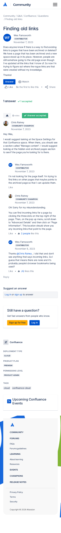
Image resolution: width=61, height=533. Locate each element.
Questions (43, 15)
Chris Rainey (17, 122)
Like (10, 187)
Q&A (19, 15)
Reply (6, 277)
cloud (7, 388)
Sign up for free (17, 322)
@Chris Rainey (24, 253)
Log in (8, 294)
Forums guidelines (18, 448)
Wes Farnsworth (22, 35)
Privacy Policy (16, 492)
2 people (25, 233)
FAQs (12, 444)
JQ (22, 271)
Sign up (18, 294)
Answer (9, 81)
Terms (13, 497)
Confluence (30, 15)
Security (13, 501)
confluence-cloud (21, 388)
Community (22, 4)
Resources (14, 464)
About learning (16, 459)
